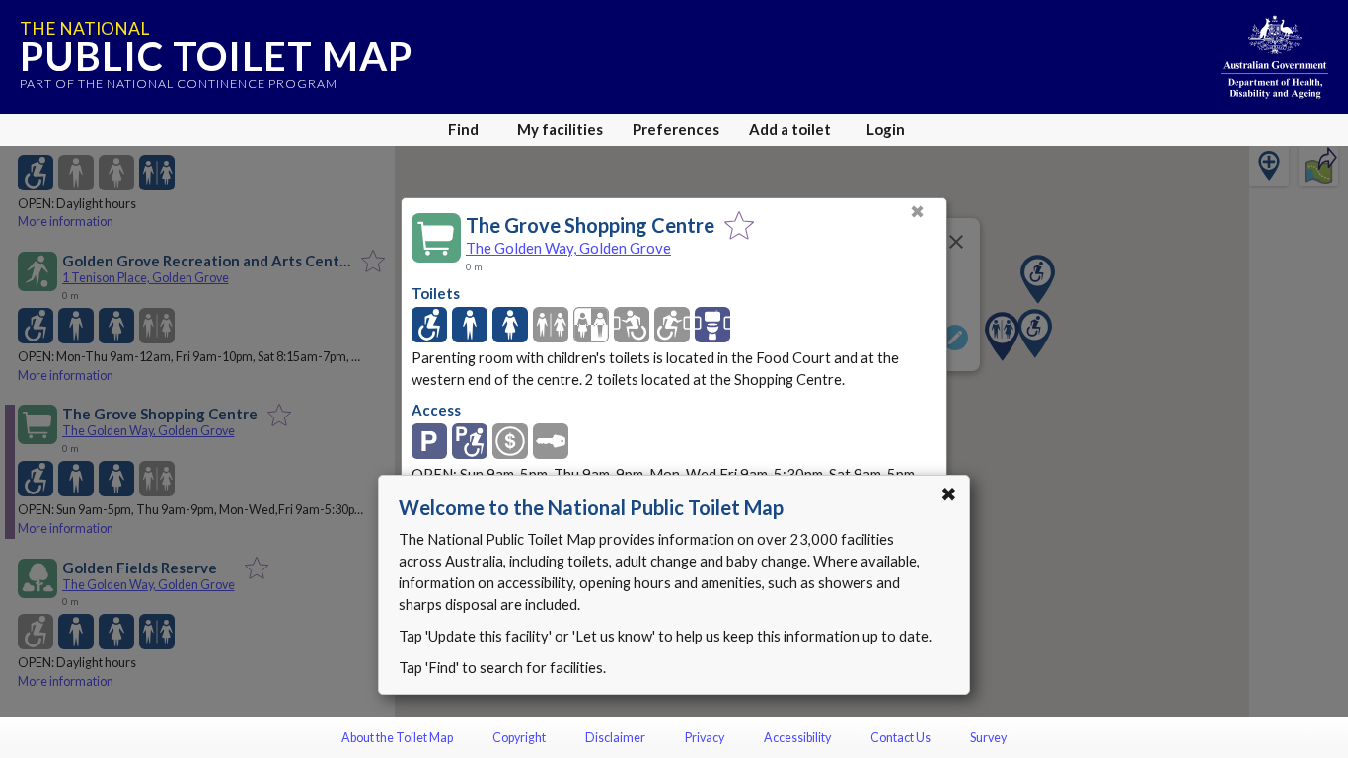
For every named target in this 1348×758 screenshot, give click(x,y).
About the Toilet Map (397, 737)
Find (463, 129)
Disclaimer (615, 737)
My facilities (560, 129)
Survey (988, 737)
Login (885, 129)
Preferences (676, 129)
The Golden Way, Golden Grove (568, 248)
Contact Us (900, 737)
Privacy (704, 737)
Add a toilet (790, 129)
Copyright (519, 737)
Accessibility (797, 737)
